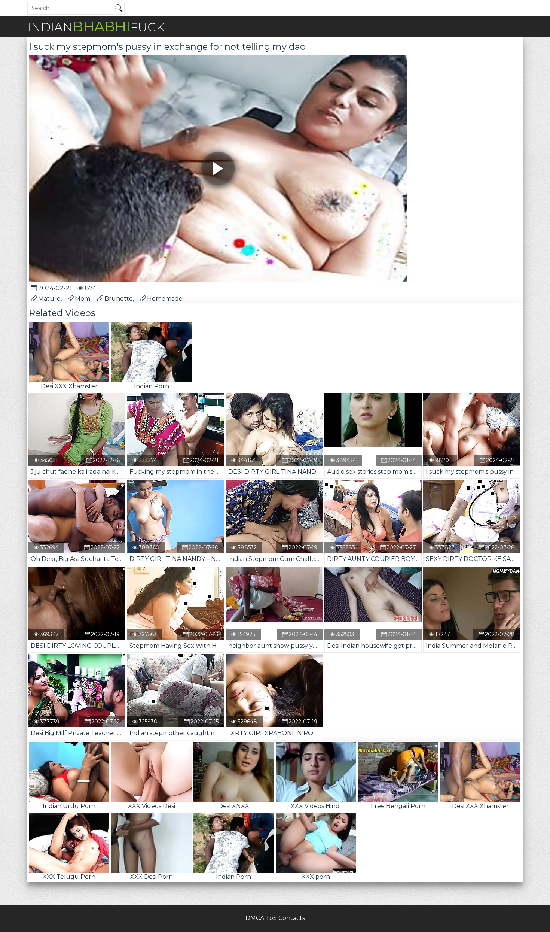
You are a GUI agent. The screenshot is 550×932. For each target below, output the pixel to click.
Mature (49, 298)
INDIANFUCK (96, 26)
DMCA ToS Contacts (275, 918)
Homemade (165, 298)
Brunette (118, 298)
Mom (82, 298)
